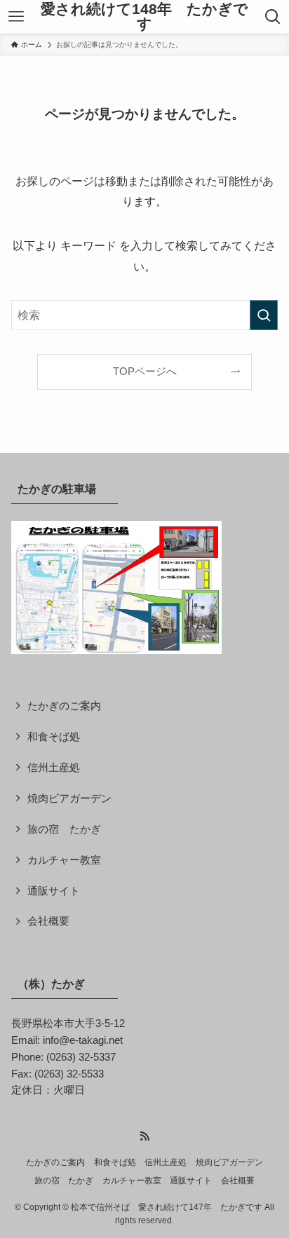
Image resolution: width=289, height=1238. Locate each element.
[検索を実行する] (264, 315)
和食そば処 (53, 736)
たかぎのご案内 (64, 706)
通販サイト (53, 891)
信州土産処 (53, 767)
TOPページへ (145, 371)
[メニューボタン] (16, 17)
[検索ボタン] (273, 17)
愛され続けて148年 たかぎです (144, 16)
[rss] (144, 1136)
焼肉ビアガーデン (69, 798)
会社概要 (48, 921)
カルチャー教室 (64, 860)
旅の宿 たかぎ (64, 829)
